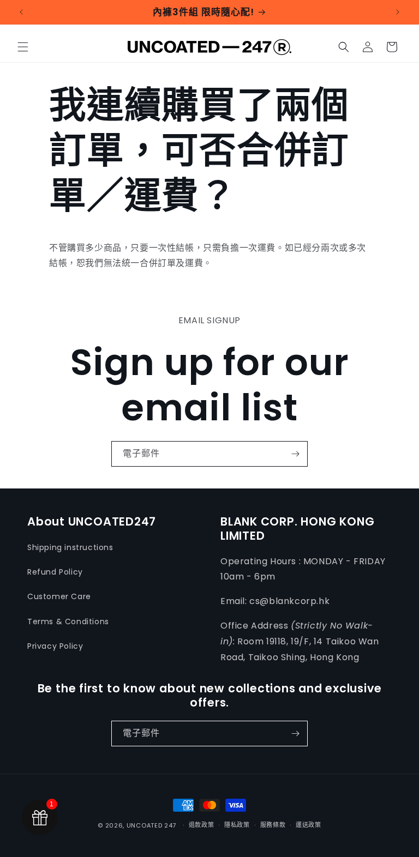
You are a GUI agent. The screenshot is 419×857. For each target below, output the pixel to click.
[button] (23, 47)
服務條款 (273, 824)
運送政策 (308, 824)
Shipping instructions (70, 547)
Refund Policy (55, 571)
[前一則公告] (21, 12)
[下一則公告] (398, 12)
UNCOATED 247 (151, 825)
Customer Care (59, 596)
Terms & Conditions (68, 621)
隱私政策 (237, 824)
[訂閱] (295, 454)
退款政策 (201, 824)
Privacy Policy (55, 646)
